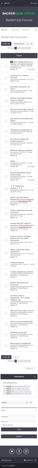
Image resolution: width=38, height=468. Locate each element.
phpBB (12, 465)
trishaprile (22, 79)
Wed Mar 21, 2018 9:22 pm (19, 336)
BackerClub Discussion (14, 37)
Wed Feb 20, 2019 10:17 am (21, 215)
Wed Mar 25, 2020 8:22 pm (21, 66)
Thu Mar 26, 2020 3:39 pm (21, 177)
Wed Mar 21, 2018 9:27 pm (19, 275)
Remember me (8, 425)
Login (3, 410)
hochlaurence (23, 190)
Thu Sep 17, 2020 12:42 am (22, 123)
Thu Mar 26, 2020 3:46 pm (21, 164)
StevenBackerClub (25, 201)
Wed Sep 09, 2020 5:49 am (21, 132)
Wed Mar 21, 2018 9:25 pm (19, 303)
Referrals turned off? (18, 332)
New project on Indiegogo (20, 343)
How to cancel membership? (21, 322)
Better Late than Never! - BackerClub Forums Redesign (22, 198)
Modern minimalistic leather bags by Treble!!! (21, 99)
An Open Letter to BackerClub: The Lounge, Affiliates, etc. (20, 298)
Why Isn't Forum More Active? (22, 109)
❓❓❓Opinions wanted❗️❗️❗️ (17, 187)
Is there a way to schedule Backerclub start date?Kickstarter (20, 238)
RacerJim (22, 253)
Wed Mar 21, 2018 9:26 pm (19, 288)
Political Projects (17, 263)
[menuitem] (7, 3)
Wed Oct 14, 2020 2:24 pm (21, 91)
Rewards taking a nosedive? (21, 150)
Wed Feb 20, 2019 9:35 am (19, 229)
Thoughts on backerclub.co (21, 130)
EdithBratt (22, 143)
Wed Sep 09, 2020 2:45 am (21, 144)
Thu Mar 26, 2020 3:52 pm (21, 153)
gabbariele (22, 214)
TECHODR (22, 66)
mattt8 (21, 242)
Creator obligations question (21, 272)
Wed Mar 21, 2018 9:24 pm (19, 314)
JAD (20, 264)
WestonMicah (23, 91)
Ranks (12, 161)
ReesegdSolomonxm (26, 274)
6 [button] (27, 48)
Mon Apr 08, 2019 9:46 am (19, 203)
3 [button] (20, 48)
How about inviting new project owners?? (19, 140)
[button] (30, 48)
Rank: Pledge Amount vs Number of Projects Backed (21, 63)
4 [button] (22, 48)
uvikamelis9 (23, 122)
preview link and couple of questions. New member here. (22, 224)
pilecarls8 (22, 132)
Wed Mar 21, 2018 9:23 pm (19, 325)
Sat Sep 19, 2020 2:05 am (20, 103)
